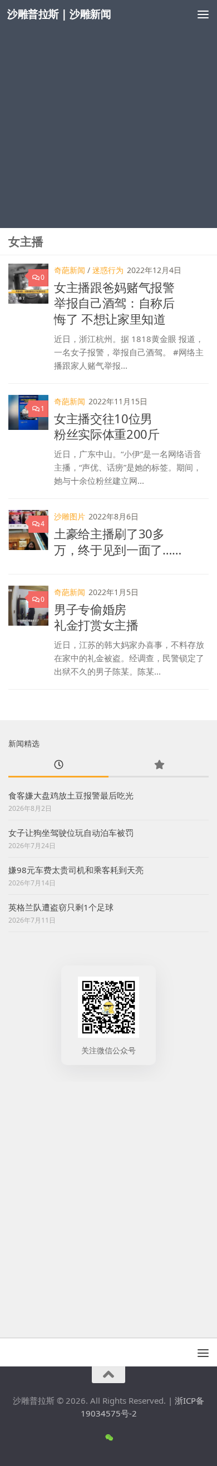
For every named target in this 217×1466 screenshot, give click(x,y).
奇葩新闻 (69, 270)
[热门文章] (158, 765)
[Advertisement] (108, 114)
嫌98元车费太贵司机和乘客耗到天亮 (76, 869)
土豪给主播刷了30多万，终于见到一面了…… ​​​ (119, 541)
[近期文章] (58, 765)
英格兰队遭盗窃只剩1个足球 (61, 907)
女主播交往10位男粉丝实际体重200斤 (107, 426)
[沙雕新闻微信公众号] (108, 1437)
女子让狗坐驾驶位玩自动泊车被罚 (71, 832)
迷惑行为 (108, 270)
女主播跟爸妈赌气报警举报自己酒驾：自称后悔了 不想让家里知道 (114, 302)
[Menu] (203, 14)
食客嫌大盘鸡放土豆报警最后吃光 (71, 795)
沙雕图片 (69, 516)
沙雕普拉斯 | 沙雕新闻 (59, 13)
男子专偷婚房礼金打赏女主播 (96, 617)
